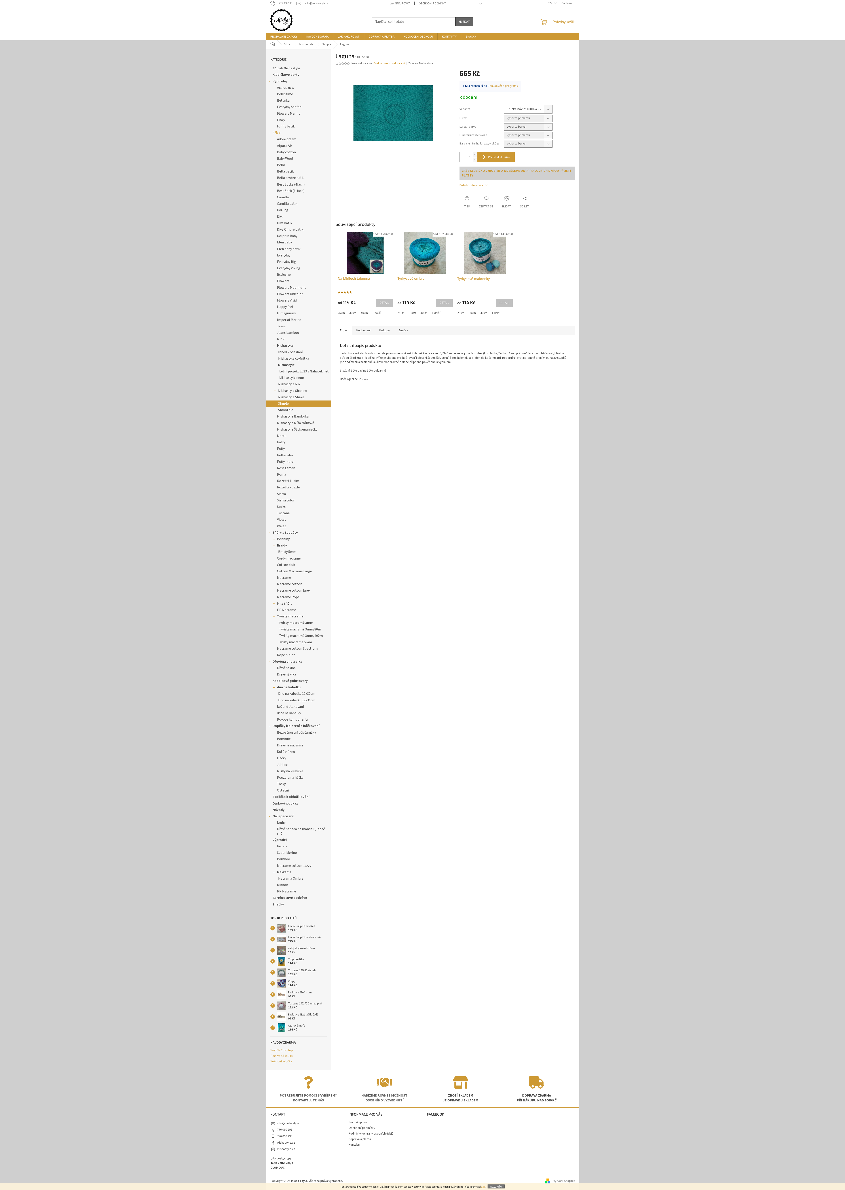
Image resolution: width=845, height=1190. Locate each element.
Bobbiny (283, 539)
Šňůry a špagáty (285, 532)
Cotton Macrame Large (294, 571)
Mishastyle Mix (289, 384)
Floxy (281, 120)
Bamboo (283, 859)
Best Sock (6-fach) (290, 190)
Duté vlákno (286, 751)
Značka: (420, 63)
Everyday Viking (288, 268)
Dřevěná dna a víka (287, 661)
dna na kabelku (289, 687)
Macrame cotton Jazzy (294, 865)
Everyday (283, 255)
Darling (282, 210)
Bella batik (285, 171)
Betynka (283, 100)
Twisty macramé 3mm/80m (300, 629)
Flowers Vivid (287, 300)
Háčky (281, 758)
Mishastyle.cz (286, 1143)
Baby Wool (285, 158)
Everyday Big (286, 261)
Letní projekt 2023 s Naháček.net (304, 371)
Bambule (284, 738)
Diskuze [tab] (384, 330)
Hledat (464, 21)
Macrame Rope (288, 597)
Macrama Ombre (290, 878)
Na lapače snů (283, 816)
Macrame (284, 577)
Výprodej (280, 81)
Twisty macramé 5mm (295, 642)
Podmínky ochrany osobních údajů (371, 1133)
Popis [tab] (343, 330)
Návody (279, 809)
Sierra (281, 494)
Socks (281, 506)
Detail (384, 302)
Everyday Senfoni (289, 106)
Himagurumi (286, 313)
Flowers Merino (288, 113)
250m (341, 313)
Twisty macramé (290, 616)
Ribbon (282, 885)
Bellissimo (285, 94)
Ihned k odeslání (290, 352)
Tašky (281, 784)
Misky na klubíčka (290, 771)
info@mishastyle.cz (290, 1123)
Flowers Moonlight (291, 287)
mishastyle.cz (286, 1149)
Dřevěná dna (286, 668)
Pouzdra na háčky (290, 777)
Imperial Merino (289, 319)
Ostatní (283, 790)
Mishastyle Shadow (292, 390)
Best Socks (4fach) (291, 184)
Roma (281, 474)
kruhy (281, 822)
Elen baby (284, 242)
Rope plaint (286, 655)
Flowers (283, 281)
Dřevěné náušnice (290, 745)
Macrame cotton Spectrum (297, 648)
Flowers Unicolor (290, 294)
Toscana (283, 513)
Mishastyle (285, 345)
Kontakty (355, 1145)
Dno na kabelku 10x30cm (296, 693)
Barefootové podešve (290, 897)
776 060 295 (284, 1129)
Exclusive (284, 274)
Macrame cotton (289, 584)
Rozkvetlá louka (281, 1055)
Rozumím (496, 1186)
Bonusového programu (503, 86)
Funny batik (286, 126)
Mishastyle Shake (291, 397)
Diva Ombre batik (290, 229)
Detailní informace (471, 185)
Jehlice (282, 764)
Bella (281, 165)
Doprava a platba (360, 1139)
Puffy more (285, 461)
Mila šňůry (284, 603)
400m (364, 313)
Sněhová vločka (281, 1061)
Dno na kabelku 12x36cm (296, 700)
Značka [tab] (403, 330)
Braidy (282, 545)
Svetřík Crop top (281, 1050)
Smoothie (285, 410)
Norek (281, 435)
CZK (550, 3)
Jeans (281, 326)
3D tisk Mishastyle (286, 68)
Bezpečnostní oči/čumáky (296, 732)
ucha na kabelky (289, 713)
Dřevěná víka (286, 674)
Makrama (284, 872)
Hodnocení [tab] (363, 330)
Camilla (283, 197)
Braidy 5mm (287, 551)
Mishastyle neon (291, 377)
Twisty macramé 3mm (295, 622)
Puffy (281, 448)
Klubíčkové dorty (286, 74)
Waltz (281, 526)
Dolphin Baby (287, 235)
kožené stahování (290, 706)
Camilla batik (287, 203)
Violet (281, 519)
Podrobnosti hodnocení (389, 63)
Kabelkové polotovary (290, 680)
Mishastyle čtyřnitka (293, 358)
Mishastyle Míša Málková (295, 423)
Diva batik (284, 223)
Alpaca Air (284, 145)
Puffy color (285, 455)
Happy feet (285, 306)
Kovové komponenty (292, 719)
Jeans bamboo (288, 332)
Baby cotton (286, 152)
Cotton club (286, 564)
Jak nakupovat (400, 4)
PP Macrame (286, 609)
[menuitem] (284, 36)
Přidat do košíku (499, 157)
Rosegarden (286, 468)
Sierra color (285, 500)
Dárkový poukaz (285, 803)
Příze (277, 132)
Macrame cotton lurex (293, 590)
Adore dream (286, 139)
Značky (278, 904)
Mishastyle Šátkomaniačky (297, 429)
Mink (280, 339)
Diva (280, 216)
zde (483, 1187)
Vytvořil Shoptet (564, 1181)
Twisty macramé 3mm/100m (301, 635)
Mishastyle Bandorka (293, 416)
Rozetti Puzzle (288, 487)
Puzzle (282, 846)
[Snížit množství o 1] (475, 159)
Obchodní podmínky (432, 4)
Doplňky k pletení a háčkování (296, 725)
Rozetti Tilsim (288, 480)
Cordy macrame (289, 558)
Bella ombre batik (290, 177)
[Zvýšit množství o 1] (475, 154)
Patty (281, 442)
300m (352, 313)
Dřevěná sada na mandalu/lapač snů (301, 831)
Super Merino (287, 852)
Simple (283, 403)
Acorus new (285, 87)
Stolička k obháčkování (291, 796)
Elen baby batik (288, 249)
